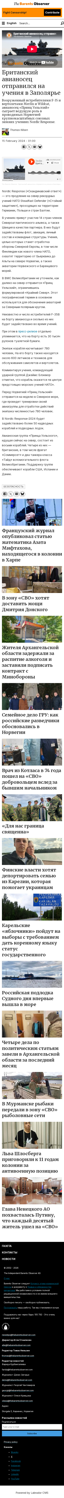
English (12, 23)
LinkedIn (15, 1474)
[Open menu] (3, 23)
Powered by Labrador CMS (32, 1492)
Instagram (15, 1465)
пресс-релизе (27, 331)
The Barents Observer (9, 184)
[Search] (62, 23)
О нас (7, 1278)
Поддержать (10, 1307)
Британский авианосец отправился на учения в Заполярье (39, 184)
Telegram (15, 1470)
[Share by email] (34, 146)
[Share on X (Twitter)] (29, 146)
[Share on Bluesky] (39, 146)
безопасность (13, 486)
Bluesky (14, 1452)
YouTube (15, 1479)
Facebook (16, 1461)
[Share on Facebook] (23, 146)
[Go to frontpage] (32, 4)
